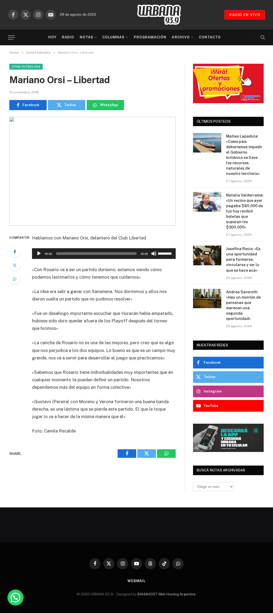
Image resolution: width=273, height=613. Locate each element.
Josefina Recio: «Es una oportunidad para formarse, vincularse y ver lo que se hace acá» (243, 259)
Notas (86, 37)
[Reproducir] (39, 253)
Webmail (136, 581)
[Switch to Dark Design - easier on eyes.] (253, 37)
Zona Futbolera (26, 66)
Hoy (52, 37)
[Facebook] (14, 251)
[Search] (262, 37)
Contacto (210, 37)
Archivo (181, 37)
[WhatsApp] (14, 279)
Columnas (113, 37)
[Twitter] (14, 265)
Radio (68, 37)
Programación (150, 37)
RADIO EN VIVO (244, 15)
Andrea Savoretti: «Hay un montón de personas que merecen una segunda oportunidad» (243, 305)
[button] (15, 598)
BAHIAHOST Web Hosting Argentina (166, 594)
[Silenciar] (153, 253)
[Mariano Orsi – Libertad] (92, 171)
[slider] (165, 253)
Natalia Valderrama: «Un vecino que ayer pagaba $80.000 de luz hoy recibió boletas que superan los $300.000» (245, 211)
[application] (104, 253)
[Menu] (11, 37)
